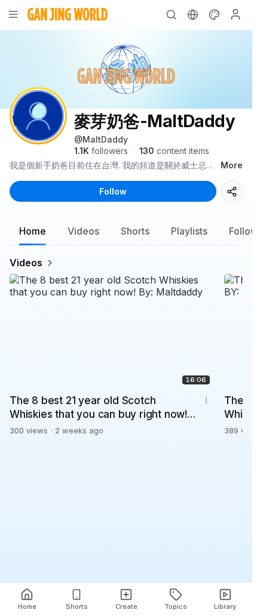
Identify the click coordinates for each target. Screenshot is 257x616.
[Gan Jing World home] (67, 14)
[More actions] (206, 400)
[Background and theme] (214, 14)
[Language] (192, 14)
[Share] (232, 191)
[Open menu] (13, 14)
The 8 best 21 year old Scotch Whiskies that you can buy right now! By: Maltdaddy (98, 408)
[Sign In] (235, 14)
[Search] (170, 14)
